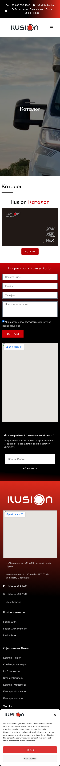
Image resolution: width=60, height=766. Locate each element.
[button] (55, 715)
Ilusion (30, 202)
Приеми (30, 749)
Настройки (30, 758)
